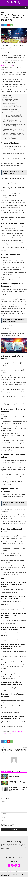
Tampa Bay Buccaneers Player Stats (10, 99)
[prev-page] (2, 794)
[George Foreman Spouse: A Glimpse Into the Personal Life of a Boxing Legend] (4, 789)
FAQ (4, 112)
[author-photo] (14, 763)
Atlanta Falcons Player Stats (9, 100)
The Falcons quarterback (7, 65)
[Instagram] (12, 865)
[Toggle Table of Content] (23, 96)
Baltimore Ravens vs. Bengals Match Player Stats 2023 (20, 750)
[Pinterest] (8, 25)
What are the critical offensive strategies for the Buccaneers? (14, 127)
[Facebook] (2, 25)
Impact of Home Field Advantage (10, 109)
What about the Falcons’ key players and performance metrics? (13, 122)
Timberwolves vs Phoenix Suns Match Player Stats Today (6, 751)
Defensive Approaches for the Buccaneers (12, 106)
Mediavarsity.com (12, 871)
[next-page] (4, 794)
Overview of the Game (7, 97)
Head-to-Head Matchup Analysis (10, 102)
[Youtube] (19, 865)
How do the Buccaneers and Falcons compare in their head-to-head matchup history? (15, 125)
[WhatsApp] (11, 25)
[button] (2, 7)
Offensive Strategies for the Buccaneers (11, 103)
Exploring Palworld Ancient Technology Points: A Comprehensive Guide (15, 776)
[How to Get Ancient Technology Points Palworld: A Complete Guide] (4, 783)
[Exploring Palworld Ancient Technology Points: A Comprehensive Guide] (4, 776)
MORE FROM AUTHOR (16, 771)
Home (2, 10)
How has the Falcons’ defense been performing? (14, 133)
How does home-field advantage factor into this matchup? (15, 135)
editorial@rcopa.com (10, 851)
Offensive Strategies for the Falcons (10, 105)
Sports (6, 10)
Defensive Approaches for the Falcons (11, 108)
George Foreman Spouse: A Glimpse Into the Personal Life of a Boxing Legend (17, 789)
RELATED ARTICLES (6, 771)
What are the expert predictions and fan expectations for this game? (13, 138)
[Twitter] (5, 25)
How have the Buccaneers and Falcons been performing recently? (13, 117)
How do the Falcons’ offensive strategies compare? (14, 129)
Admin (3, 22)
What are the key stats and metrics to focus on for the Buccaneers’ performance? (14, 120)
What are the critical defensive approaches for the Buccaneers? (14, 131)
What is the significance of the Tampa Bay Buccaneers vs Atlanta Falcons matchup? (13, 115)
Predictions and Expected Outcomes (11, 111)
